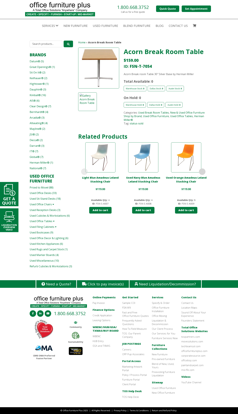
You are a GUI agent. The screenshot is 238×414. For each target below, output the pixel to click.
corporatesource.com (193, 355)
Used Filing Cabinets (42, 227)
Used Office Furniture (42, 178)
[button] (98, 70)
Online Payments (104, 297)
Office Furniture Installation (160, 309)
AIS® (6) (35, 100)
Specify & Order (161, 302)
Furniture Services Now (165, 338)
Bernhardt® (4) (39, 112)
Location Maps (189, 307)
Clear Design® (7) (40, 106)
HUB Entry (98, 341)
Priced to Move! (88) (41, 187)
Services (157, 297)
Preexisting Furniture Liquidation (163, 373)
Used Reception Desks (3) (45, 210)
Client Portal (129, 384)
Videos (186, 377)
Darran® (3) (37, 146)
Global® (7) (36, 157)
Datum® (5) (37, 61)
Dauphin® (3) (38, 89)
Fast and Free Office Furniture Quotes (135, 314)
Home (81, 42)
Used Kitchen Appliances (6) (46, 244)
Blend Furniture (136, 26)
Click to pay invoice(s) (105, 284)
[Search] (68, 44)
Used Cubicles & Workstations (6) (50, 215)
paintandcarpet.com (192, 365)
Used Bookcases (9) (41, 232)
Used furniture (105, 26)
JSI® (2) (34, 134)
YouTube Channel (191, 382)
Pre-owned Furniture (163, 359)
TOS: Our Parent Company (131, 335)
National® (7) (38, 168)
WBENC (97, 336)
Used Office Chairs (41, 204)
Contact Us (188, 297)
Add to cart (100, 210)
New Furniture (75, 26)
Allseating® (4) (39, 123)
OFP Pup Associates (133, 354)
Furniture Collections (159, 346)
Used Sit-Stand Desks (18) (45, 198)
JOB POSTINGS (131, 344)
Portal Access (131, 361)
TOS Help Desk (132, 391)
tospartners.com (190, 336)
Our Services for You (163, 333)
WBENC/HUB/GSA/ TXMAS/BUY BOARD (106, 328)
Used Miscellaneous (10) (44, 260)
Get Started (130, 297)
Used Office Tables (41, 221)
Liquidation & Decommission (160, 322)
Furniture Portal (131, 379)
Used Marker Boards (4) (44, 255)
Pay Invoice (99, 302)
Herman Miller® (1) (41, 162)
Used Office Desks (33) (43, 193)
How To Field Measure (134, 328)
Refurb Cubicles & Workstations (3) (51, 266)
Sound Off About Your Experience (193, 314)
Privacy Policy (120, 410)
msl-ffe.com (187, 369)
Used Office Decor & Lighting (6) (49, 238)
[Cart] (194, 26)
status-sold (136, 123)
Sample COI (128, 302)
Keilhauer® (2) (38, 78)
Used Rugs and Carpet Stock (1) (49, 249)
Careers (126, 349)
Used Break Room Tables (153, 112)
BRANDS (38, 54)
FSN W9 (126, 307)
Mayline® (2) (37, 129)
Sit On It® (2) (37, 72)
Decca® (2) (36, 140)
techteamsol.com (190, 346)
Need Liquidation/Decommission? (167, 284)
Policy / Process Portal (134, 374)
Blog (160, 26)
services (49, 26)
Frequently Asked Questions (132, 322)
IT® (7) (34, 151)
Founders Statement (192, 320)
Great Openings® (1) (42, 67)
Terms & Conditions (139, 410)
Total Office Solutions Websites (194, 329)
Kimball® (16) (38, 95)
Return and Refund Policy (164, 410)
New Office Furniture (163, 392)
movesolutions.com (192, 341)
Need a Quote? (58, 284)
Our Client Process (162, 328)
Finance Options (104, 310)
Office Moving (159, 315)
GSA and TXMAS (101, 345)
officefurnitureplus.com (194, 351)
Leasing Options (101, 320)
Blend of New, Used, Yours (163, 365)
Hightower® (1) (39, 84)
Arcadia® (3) (37, 117)
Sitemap (157, 382)
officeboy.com (189, 360)
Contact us (178, 26)
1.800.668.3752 (133, 7)
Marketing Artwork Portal (132, 368)
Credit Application (102, 315)
